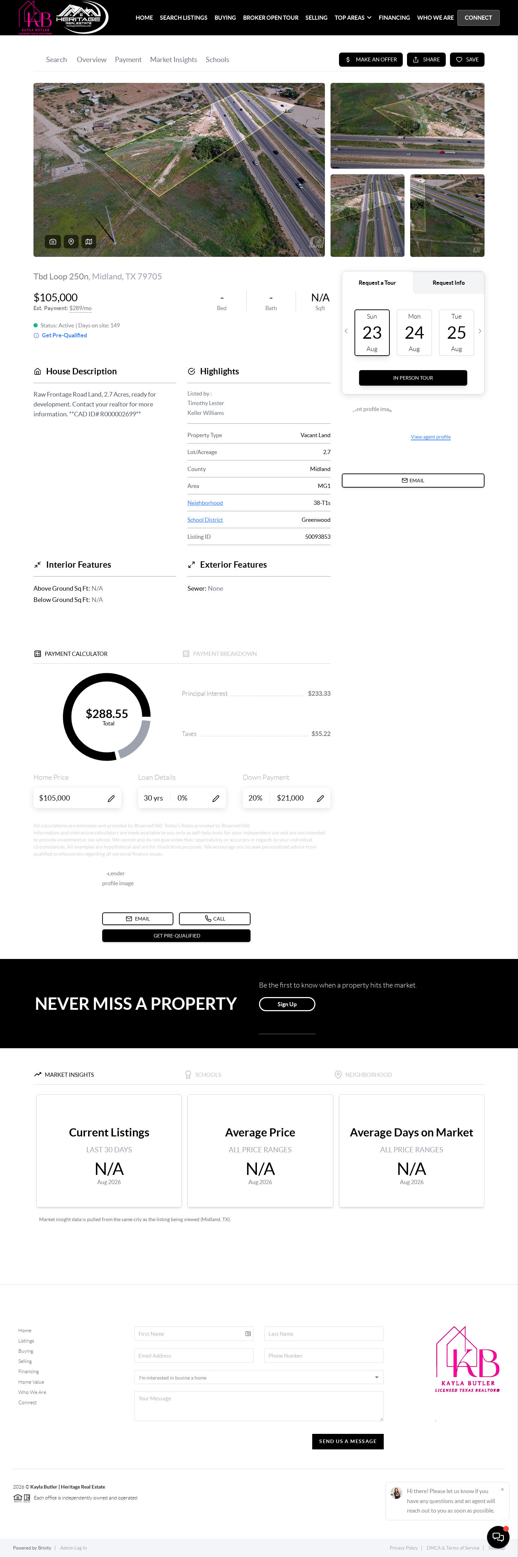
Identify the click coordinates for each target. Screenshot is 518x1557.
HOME (144, 17)
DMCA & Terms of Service (453, 1548)
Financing (28, 1371)
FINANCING (394, 17)
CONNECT (478, 17)
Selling (25, 1361)
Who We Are (32, 1392)
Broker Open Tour (270, 17)
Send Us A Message (348, 1441)
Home (24, 1330)
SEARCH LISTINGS (184, 17)
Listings (26, 1341)
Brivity (44, 1548)
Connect (27, 1402)
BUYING (225, 17)
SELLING (317, 17)
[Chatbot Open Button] (498, 1537)
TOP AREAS (350, 17)
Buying (25, 1351)
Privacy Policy (404, 1548)
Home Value (31, 1382)
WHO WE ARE (435, 17)
